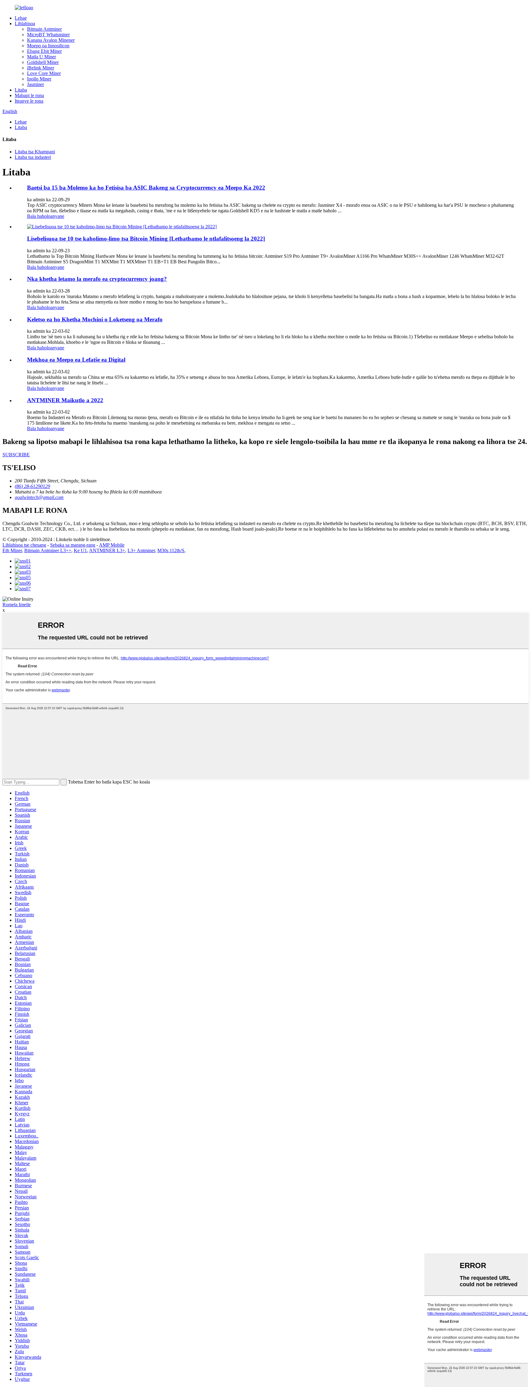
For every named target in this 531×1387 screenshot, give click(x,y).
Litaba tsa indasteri (33, 157)
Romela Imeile (16, 604)
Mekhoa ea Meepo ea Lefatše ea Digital (76, 359)
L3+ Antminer (141, 550)
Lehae (21, 18)
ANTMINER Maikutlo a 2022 (65, 400)
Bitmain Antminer (44, 29)
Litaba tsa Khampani (35, 151)
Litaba (21, 89)
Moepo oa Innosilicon (48, 45)
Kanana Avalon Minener (51, 40)
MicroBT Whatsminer (48, 34)
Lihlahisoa (25, 23)
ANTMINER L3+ (107, 550)
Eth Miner (12, 550)
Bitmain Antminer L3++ (47, 550)
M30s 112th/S (170, 550)
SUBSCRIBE (16, 454)
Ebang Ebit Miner (44, 51)
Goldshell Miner (43, 62)
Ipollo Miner (39, 78)
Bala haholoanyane (45, 216)
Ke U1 (80, 550)
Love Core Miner (44, 73)
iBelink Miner (40, 67)
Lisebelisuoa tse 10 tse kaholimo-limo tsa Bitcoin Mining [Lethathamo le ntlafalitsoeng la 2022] (146, 238)
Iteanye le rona (29, 101)
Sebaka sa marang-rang (72, 545)
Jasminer (35, 84)
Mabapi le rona (29, 95)
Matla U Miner (41, 56)
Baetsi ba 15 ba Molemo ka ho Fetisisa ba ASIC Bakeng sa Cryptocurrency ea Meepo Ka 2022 (146, 187)
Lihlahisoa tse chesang (24, 545)
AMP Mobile (111, 545)
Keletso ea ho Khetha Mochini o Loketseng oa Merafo (95, 319)
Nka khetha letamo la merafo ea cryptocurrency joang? (97, 279)
